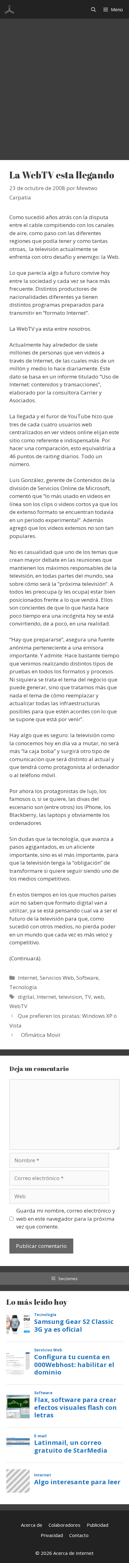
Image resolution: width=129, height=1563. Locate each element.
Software (87, 977)
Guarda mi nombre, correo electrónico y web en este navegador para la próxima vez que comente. (65, 1218)
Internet (27, 977)
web (99, 996)
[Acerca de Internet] (9, 9)
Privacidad (52, 1535)
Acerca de (31, 1525)
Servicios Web (57, 977)
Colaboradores (64, 1525)
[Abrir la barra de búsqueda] (93, 9)
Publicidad (97, 1525)
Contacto (79, 1535)
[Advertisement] (64, 86)
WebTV (18, 1006)
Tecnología (23, 987)
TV (88, 996)
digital (26, 996)
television (70, 996)
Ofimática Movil (40, 1034)
